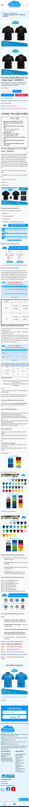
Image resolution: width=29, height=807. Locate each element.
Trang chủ (4, 13)
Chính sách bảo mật (6, 753)
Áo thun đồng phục (20, 754)
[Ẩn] (17, 118)
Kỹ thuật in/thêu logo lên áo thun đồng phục (14, 137)
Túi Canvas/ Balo (20, 771)
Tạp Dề (17, 767)
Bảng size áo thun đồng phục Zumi (13, 123)
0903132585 (8, 103)
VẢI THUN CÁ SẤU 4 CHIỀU (11, 135)
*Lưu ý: (5, 124)
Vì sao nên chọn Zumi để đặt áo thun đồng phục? (13, 144)
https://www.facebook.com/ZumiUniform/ (17, 654)
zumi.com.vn (20, 651)
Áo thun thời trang (20, 769)
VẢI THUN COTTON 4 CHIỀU (11, 134)
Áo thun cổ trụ (10, 175)
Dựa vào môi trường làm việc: (11, 129)
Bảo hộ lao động (20, 763)
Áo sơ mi (18, 758)
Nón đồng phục (19, 766)
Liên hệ (3, 700)
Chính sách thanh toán (6, 759)
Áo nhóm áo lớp (20, 760)
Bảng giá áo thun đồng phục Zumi (12, 121)
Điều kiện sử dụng (5, 755)
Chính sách (4, 756)
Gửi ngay (13, 717)
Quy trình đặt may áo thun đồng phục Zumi (13, 141)
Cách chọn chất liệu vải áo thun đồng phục (13, 126)
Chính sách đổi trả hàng (7, 761)
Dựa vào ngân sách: (9, 131)
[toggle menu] (2, 5)
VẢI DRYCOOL (7, 132)
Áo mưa (17, 764)
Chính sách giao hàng (6, 758)
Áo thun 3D (18, 770)
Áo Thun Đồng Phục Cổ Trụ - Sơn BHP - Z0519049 (13, 697)
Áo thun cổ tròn (19, 757)
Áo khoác (18, 761)
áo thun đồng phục (14, 162)
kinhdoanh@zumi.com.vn (10, 106)
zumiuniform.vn (10, 651)
